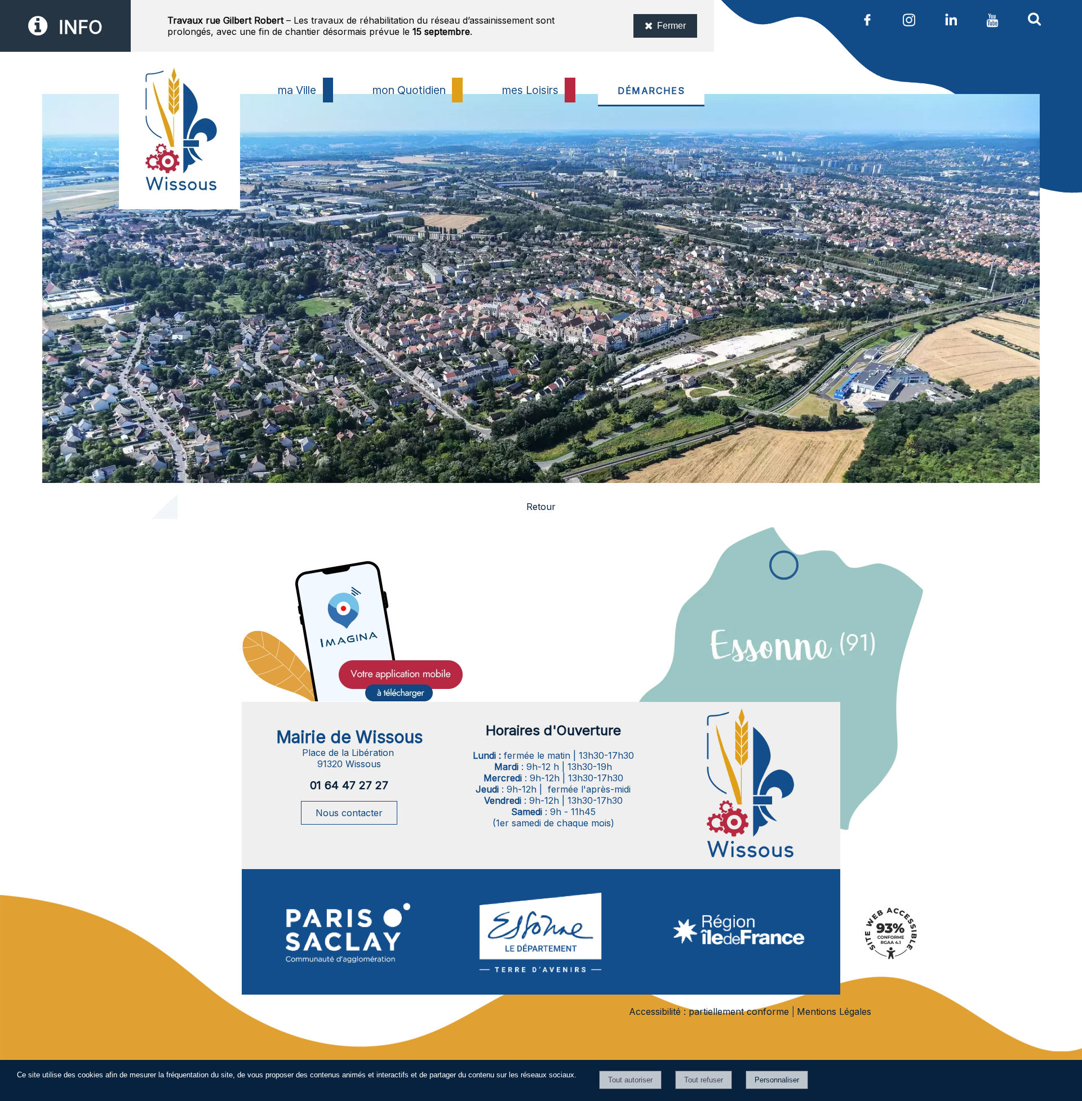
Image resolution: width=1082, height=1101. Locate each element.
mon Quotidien (409, 90)
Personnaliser (777, 1080)
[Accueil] (179, 157)
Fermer (671, 25)
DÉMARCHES (651, 90)
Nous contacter (349, 812)
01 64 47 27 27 (349, 785)
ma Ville (297, 90)
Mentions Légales (834, 1011)
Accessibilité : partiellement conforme (709, 1011)
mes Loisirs (530, 90)
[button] (1034, 18)
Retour (541, 506)
